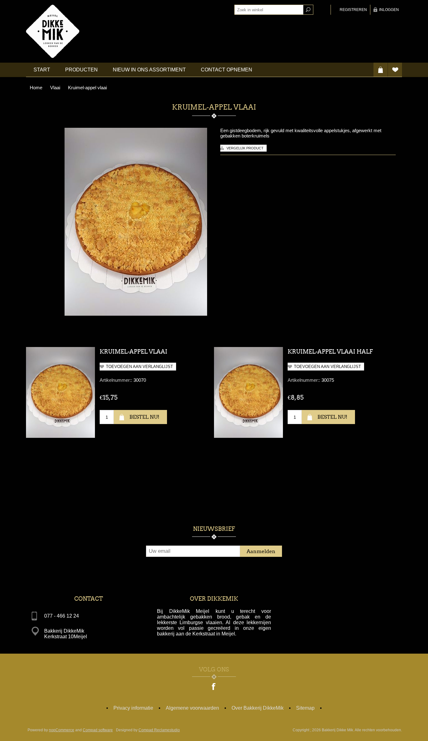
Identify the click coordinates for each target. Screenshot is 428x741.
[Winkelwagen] (380, 70)
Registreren (353, 10)
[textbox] (268, 10)
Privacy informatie (133, 708)
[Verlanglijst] (395, 70)
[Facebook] (214, 687)
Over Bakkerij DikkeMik (258, 708)
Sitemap (305, 708)
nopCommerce (61, 730)
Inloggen (389, 10)
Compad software (98, 730)
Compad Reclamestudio (159, 730)
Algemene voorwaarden (192, 708)
